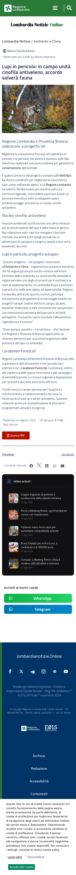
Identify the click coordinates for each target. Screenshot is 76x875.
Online (56, 24)
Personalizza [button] (35, 857)
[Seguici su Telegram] (33, 671)
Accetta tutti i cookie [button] (21, 866)
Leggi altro (15, 857)
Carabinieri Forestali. (34, 368)
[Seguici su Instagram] (45, 671)
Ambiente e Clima (16, 266)
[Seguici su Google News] (56, 671)
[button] (68, 8)
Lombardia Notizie (29, 24)
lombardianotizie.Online (39, 656)
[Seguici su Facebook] (11, 671)
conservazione (11, 168)
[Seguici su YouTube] (67, 671)
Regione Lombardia (58, 184)
